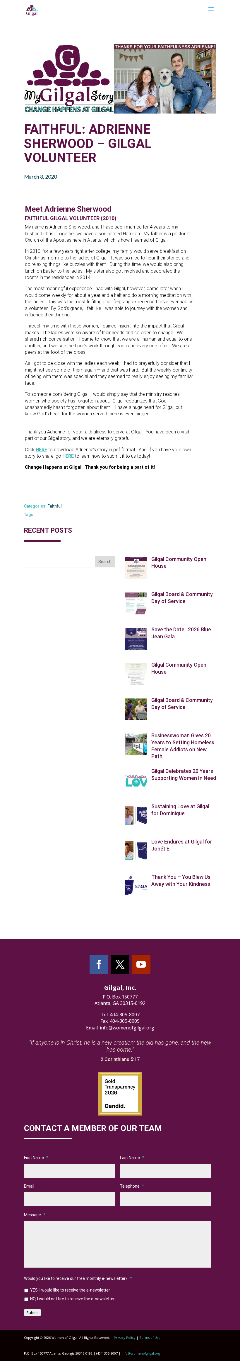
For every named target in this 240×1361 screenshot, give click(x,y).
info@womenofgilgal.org (140, 1353)
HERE (41, 449)
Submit (32, 1312)
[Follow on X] (120, 964)
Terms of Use (149, 1337)
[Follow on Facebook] (99, 964)
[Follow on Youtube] (141, 964)
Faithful (54, 506)
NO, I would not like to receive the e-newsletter (72, 1298)
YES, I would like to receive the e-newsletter (70, 1290)
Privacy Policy (125, 1337)
